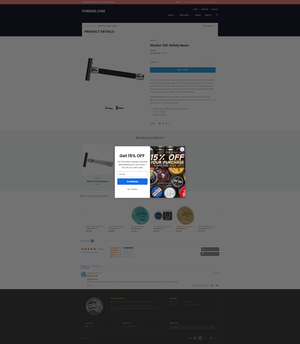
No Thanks (132, 189)
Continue (132, 181)
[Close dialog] (182, 149)
